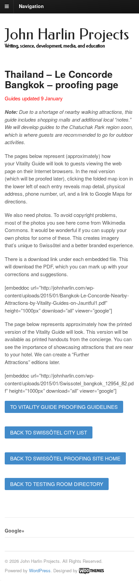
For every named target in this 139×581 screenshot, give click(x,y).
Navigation (31, 6)
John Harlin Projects (67, 34)
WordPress (40, 570)
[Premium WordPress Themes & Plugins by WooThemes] (91, 570)
